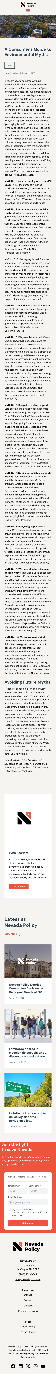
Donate (28, 1294)
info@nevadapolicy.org (28, 1279)
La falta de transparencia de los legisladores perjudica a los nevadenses (27, 1118)
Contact (28, 1300)
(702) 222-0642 (28, 1274)
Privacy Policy (28, 1332)
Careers (28, 1305)
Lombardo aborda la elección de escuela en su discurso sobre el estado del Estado (27, 1054)
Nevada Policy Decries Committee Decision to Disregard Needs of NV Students (26, 990)
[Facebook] (13, 1366)
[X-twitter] (28, 1366)
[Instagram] (35, 1366)
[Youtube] (43, 1366)
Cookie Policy (28, 1326)
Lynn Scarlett (11, 73)
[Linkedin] (20, 1366)
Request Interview (28, 1311)
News (9, 65)
